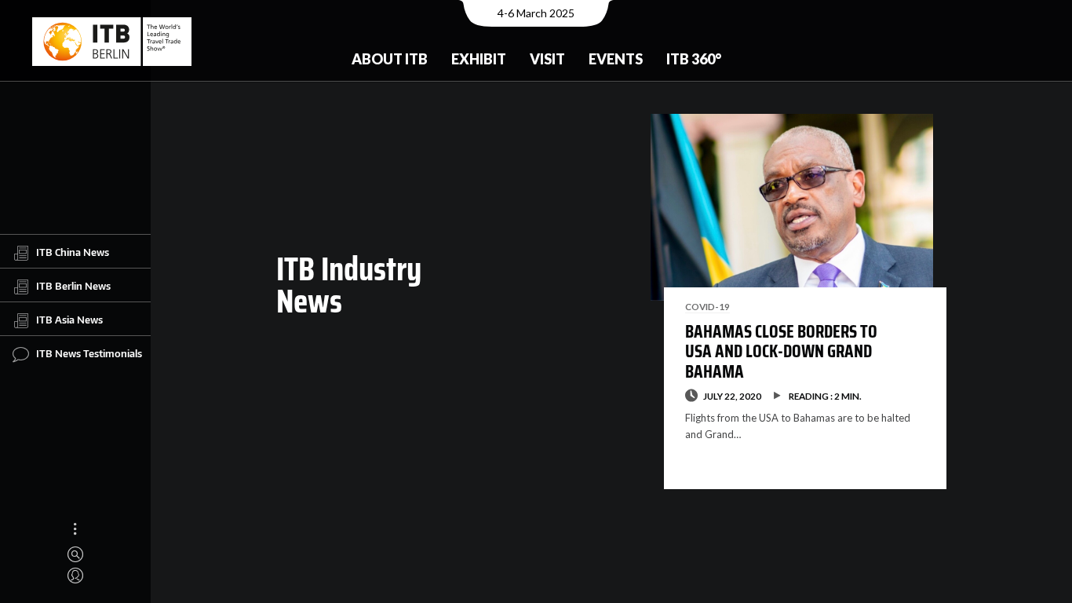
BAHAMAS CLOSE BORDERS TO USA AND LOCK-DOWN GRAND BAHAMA (781, 351)
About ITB (390, 59)
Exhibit (478, 59)
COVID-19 (707, 306)
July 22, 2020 (732, 395)
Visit (547, 59)
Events (616, 59)
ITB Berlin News (73, 286)
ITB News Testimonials (89, 353)
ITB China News (72, 252)
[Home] (111, 41)
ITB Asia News (69, 319)
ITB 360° (693, 59)
